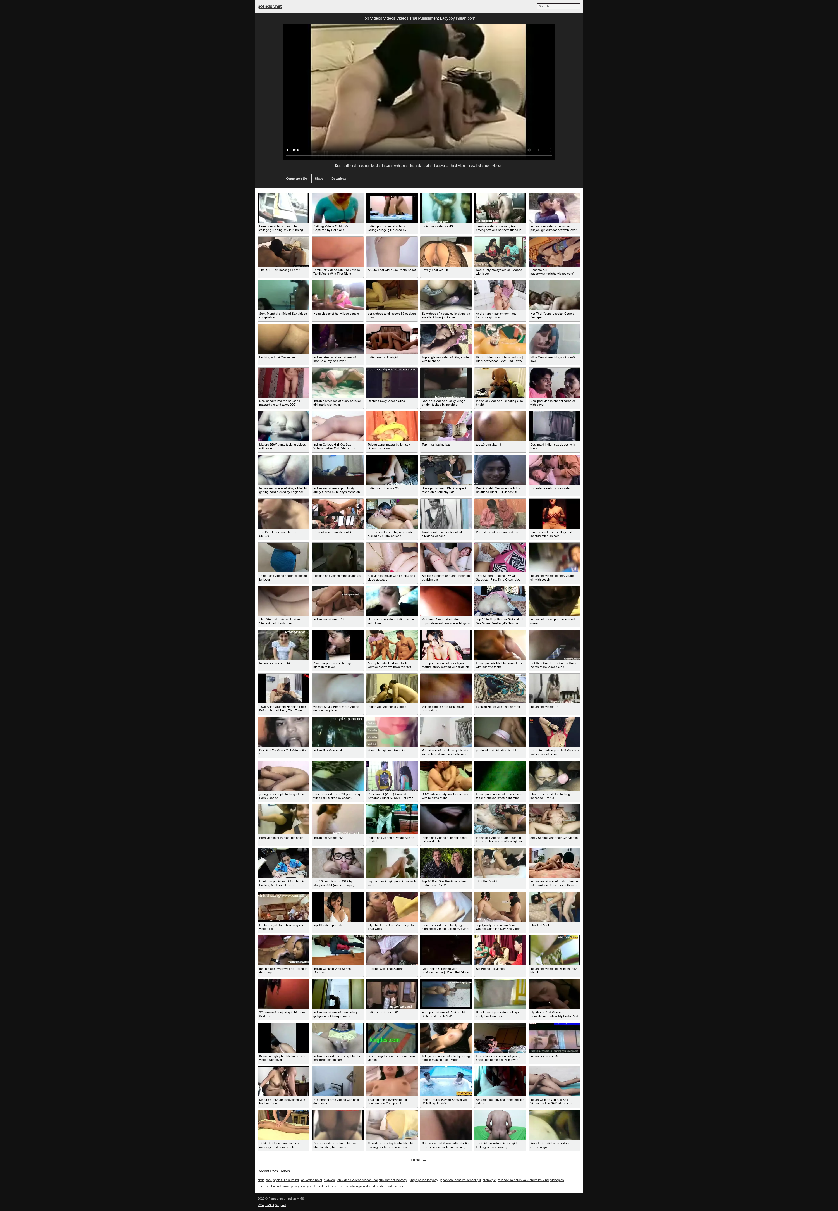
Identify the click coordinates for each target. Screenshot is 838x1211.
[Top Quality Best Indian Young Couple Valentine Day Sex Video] (500, 907)
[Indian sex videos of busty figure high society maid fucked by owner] (446, 907)
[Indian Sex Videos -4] (337, 732)
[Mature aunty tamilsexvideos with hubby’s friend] (283, 1081)
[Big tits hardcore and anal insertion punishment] (446, 557)
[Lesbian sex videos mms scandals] (337, 557)
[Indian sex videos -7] (554, 688)
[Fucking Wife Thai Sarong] (392, 950)
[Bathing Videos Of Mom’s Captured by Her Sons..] (337, 208)
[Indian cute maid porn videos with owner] (554, 601)
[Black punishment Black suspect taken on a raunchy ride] (446, 470)
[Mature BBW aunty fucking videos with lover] (283, 426)
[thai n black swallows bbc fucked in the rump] (283, 950)
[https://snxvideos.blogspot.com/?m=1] (554, 339)
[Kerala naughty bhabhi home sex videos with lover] (283, 1038)
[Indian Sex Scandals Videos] (392, 688)
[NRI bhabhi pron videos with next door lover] (337, 1081)
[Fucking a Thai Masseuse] (283, 339)
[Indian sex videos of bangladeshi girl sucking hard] (446, 819)
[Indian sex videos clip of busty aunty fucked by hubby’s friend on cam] (337, 470)
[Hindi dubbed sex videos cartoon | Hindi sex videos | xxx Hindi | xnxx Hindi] (500, 339)
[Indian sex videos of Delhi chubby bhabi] (554, 950)
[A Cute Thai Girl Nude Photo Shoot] (392, 252)
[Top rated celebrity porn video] (554, 470)
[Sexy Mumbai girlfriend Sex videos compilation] (283, 295)
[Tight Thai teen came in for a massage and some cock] (283, 1125)
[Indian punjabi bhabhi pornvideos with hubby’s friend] (500, 645)
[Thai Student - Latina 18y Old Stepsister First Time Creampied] (500, 557)
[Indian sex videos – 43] (446, 208)
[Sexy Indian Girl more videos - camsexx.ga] (554, 1125)
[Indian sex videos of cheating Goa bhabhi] (500, 383)
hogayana (441, 165)
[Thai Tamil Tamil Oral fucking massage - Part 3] (554, 776)
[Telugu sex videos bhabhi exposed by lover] (283, 557)
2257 (261, 1205)
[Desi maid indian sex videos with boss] (554, 426)
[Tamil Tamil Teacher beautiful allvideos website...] (446, 514)
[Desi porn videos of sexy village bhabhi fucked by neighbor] (446, 383)
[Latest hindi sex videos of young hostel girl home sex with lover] (500, 1038)
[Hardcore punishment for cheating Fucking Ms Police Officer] (283, 863)
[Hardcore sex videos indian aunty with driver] (392, 601)
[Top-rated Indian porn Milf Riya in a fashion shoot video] (554, 732)
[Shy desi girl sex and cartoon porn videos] (392, 1038)
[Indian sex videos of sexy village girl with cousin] (554, 557)
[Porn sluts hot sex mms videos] (500, 514)
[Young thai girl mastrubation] (392, 732)
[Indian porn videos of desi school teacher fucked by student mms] (500, 776)
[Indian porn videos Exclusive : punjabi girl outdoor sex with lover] (554, 208)
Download (339, 178)
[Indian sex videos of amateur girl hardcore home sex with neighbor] (500, 819)
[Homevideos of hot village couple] (337, 295)
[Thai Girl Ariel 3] (554, 907)
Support (280, 1205)
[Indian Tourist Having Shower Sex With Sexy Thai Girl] (446, 1081)
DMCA (269, 1205)
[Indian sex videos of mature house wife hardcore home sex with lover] (554, 863)
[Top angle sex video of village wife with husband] (446, 339)
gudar (428, 165)
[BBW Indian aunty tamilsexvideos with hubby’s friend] (446, 776)
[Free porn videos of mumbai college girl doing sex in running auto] (283, 208)
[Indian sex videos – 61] (392, 994)
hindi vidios (459, 165)
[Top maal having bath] (446, 426)
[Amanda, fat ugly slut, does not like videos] (500, 1081)
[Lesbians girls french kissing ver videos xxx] (283, 907)
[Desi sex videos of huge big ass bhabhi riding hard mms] (337, 1125)
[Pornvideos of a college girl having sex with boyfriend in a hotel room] (446, 732)
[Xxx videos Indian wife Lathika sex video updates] (392, 557)
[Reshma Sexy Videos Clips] (392, 383)
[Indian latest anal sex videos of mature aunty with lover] (337, 339)
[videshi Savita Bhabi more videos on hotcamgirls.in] (337, 688)
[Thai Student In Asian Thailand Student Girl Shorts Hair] (283, 601)
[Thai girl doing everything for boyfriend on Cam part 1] (392, 1081)
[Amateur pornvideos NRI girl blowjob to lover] (337, 645)
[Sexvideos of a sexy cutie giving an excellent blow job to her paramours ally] (446, 295)
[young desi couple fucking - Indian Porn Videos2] (283, 776)
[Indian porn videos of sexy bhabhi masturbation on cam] (337, 1038)
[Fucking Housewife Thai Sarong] (500, 688)
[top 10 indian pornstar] (337, 907)
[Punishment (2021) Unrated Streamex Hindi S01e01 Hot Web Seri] (392, 776)
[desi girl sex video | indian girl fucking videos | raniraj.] (500, 1125)
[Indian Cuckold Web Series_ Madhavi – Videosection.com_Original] (337, 950)
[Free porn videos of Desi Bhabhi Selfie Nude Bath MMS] (446, 994)
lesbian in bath (381, 165)
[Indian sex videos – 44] (283, 645)
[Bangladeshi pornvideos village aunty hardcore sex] (500, 994)
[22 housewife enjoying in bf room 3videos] (283, 994)
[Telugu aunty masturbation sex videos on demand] (392, 426)
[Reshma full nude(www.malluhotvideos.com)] (554, 252)
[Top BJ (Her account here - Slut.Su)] (283, 514)
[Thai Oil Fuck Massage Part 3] (283, 252)
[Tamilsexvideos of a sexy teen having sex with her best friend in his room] (500, 208)
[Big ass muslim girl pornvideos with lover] (392, 863)
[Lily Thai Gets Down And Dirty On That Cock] (392, 907)
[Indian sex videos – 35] (392, 470)
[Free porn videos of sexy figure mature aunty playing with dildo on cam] (446, 645)
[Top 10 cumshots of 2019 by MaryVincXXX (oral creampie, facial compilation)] (337, 863)
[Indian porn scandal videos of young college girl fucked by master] (392, 208)
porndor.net (270, 6)
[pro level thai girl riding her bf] (500, 732)
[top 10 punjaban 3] (500, 426)
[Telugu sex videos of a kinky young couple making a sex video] (446, 1038)
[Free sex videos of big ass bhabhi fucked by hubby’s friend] (392, 514)
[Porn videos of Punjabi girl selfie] (283, 819)
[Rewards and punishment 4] (337, 514)
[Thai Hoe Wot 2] (500, 863)
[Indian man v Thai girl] (392, 339)
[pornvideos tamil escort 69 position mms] (392, 295)
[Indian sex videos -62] (337, 819)
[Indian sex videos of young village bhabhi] (392, 819)
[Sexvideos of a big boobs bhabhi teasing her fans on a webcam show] (392, 1125)
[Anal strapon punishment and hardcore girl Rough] (500, 295)
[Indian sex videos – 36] (337, 601)
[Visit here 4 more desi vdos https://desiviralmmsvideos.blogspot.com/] (446, 601)
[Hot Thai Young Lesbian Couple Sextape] (554, 295)
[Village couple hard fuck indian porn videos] (446, 688)
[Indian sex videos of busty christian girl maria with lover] (337, 383)
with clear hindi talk (407, 165)
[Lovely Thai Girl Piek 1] (446, 252)
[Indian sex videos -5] (554, 1038)
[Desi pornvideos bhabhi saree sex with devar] (554, 383)
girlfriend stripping (356, 165)
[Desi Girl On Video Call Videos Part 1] (283, 732)
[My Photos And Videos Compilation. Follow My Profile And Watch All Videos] (554, 994)
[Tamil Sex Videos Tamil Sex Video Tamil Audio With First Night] (337, 252)
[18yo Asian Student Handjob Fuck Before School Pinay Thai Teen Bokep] (283, 688)
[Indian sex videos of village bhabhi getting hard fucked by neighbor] (283, 470)
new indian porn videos (485, 165)
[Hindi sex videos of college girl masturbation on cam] (554, 514)
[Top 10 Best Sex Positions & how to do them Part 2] (446, 863)
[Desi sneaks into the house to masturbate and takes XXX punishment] (283, 383)
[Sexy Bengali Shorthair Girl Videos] (554, 819)
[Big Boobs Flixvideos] (500, 950)
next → (419, 1159)
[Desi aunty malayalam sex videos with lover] (500, 252)
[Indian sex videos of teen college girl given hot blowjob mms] (337, 994)
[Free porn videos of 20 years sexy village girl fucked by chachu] (337, 776)
